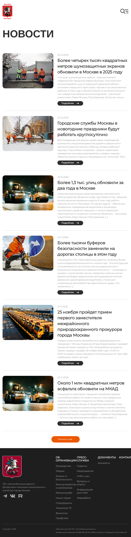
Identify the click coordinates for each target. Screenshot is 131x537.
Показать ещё (65, 439)
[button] (124, 11)
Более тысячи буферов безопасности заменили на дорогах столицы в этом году (87, 248)
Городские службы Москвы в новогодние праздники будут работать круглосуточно (88, 129)
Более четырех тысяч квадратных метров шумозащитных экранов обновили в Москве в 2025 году (92, 66)
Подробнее (68, 103)
